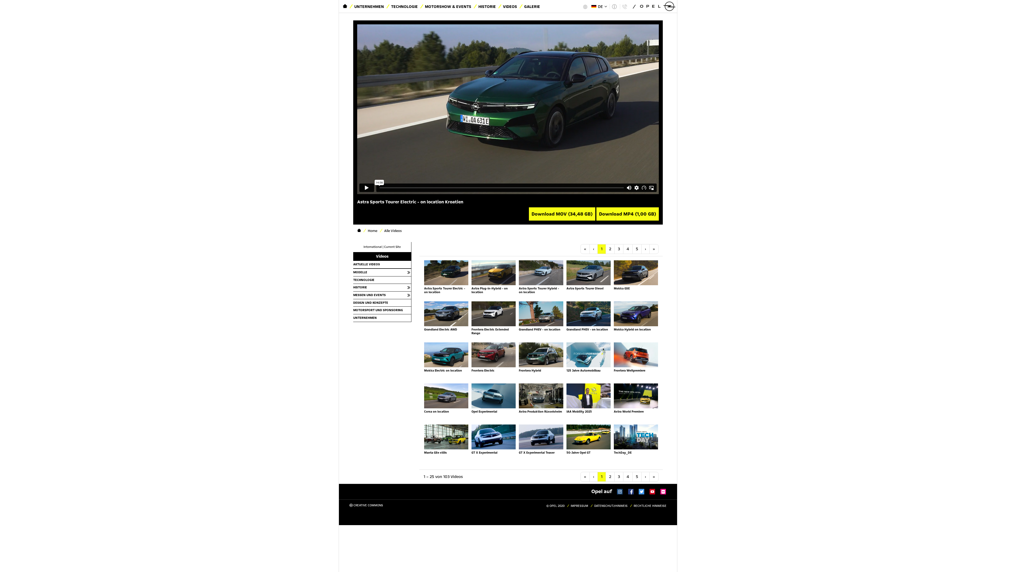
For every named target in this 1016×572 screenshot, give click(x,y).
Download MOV (562, 214)
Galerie (532, 6)
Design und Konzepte (370, 303)
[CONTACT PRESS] (624, 6)
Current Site (392, 247)
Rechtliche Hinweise (650, 506)
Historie (487, 6)
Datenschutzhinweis (611, 506)
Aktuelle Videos (366, 264)
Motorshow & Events (448, 6)
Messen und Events (369, 295)
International (373, 247)
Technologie (404, 6)
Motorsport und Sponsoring (378, 310)
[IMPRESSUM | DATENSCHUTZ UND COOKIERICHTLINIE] (614, 6)
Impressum (579, 506)
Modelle (360, 272)
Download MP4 (627, 214)
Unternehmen (369, 6)
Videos (510, 6)
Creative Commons (368, 505)
